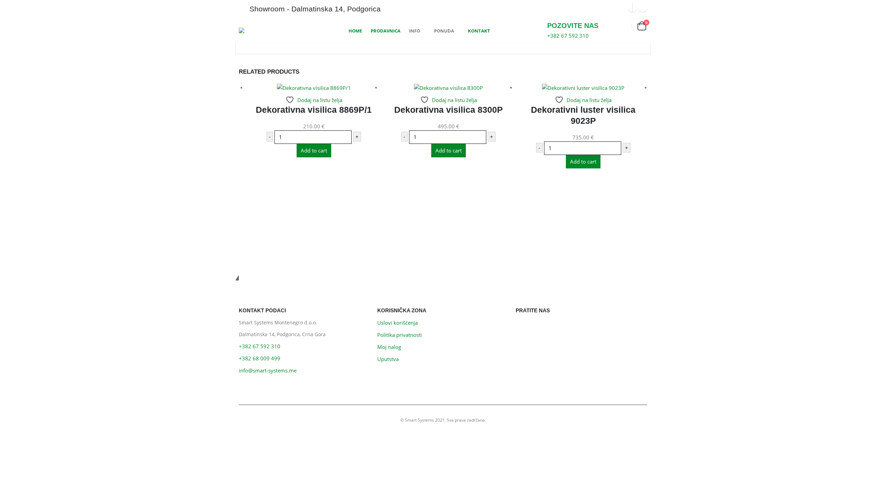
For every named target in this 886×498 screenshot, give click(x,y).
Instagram (538, 326)
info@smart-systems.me (268, 370)
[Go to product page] (314, 87)
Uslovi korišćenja (397, 322)
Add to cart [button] (314, 150)
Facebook (522, 326)
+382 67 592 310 (259, 346)
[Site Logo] (265, 30)
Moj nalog (389, 346)
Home (355, 31)
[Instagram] (642, 7)
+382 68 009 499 (259, 358)
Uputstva (388, 359)
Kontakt (479, 31)
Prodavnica (385, 31)
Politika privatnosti (399, 334)
